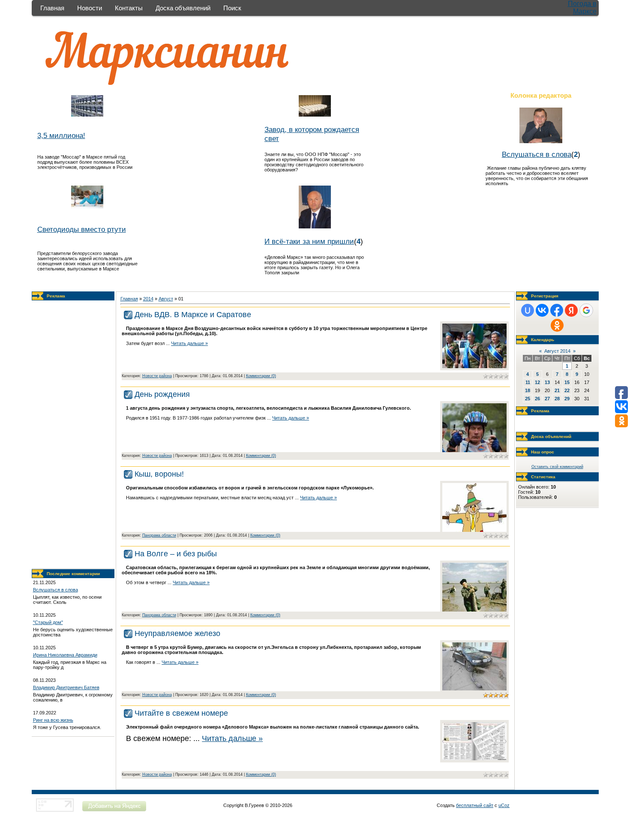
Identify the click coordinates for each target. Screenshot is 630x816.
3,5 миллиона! (61, 135)
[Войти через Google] (586, 310)
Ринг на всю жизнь (53, 720)
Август (166, 298)
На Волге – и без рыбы (176, 553)
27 (547, 398)
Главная (52, 8)
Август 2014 (557, 351)
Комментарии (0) (261, 376)
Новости (89, 8)
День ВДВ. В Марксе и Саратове (193, 314)
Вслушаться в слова (536, 154)
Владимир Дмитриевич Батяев (66, 687)
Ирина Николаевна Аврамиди (65, 654)
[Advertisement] (73, 434)
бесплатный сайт (474, 805)
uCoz (504, 805)
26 (537, 398)
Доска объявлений (183, 8)
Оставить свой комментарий (557, 467)
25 (527, 398)
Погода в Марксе (582, 7)
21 (557, 390)
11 (527, 382)
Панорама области (159, 535)
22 (567, 390)
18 (527, 390)
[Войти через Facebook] (556, 310)
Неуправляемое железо (177, 633)
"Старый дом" (48, 622)
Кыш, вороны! (159, 474)
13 (547, 382)
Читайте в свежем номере (181, 713)
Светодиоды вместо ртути (81, 229)
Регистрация (544, 296)
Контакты (129, 8)
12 (537, 382)
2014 (148, 298)
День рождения (162, 394)
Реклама (56, 296)
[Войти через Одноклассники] (557, 325)
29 (567, 398)
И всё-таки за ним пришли (309, 241)
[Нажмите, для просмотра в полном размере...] (474, 366)
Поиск (232, 8)
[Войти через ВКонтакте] (542, 310)
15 (567, 382)
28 (557, 398)
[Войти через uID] (527, 310)
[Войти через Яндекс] (571, 310)
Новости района (157, 376)
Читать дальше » (189, 343)
